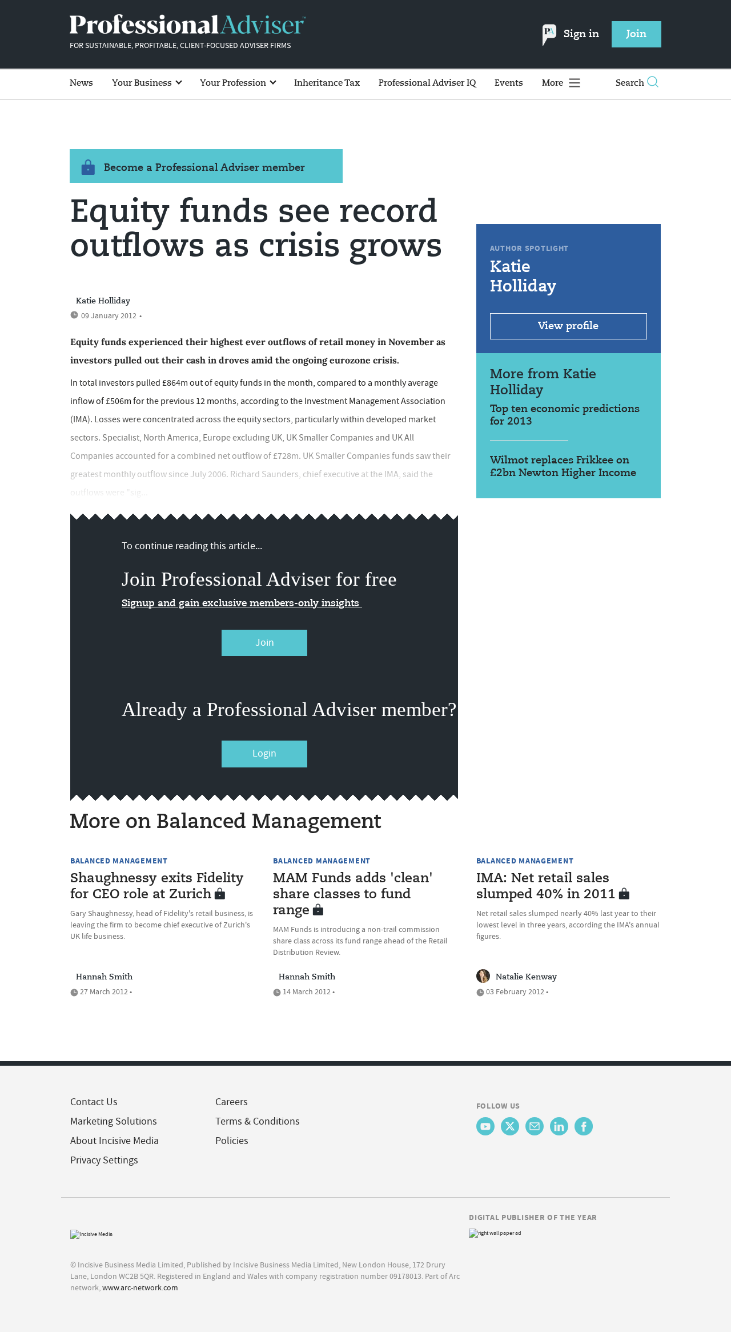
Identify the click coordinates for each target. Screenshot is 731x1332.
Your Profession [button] (234, 83)
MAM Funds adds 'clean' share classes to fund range (353, 895)
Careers (231, 1102)
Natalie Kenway (526, 977)
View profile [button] (568, 326)
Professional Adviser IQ (427, 83)
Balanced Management (119, 860)
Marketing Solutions (113, 1121)
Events (509, 83)
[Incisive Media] (91, 1233)
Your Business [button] (143, 83)
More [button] (553, 83)
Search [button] (630, 83)
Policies (231, 1140)
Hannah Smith (104, 977)
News (81, 83)
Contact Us (94, 1102)
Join (264, 642)
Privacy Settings (104, 1160)
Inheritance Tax (327, 83)
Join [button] (636, 34)
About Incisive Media (114, 1140)
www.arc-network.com (140, 1287)
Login (264, 753)
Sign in (581, 34)
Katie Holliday (103, 301)
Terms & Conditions (257, 1121)
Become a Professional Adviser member (204, 168)
